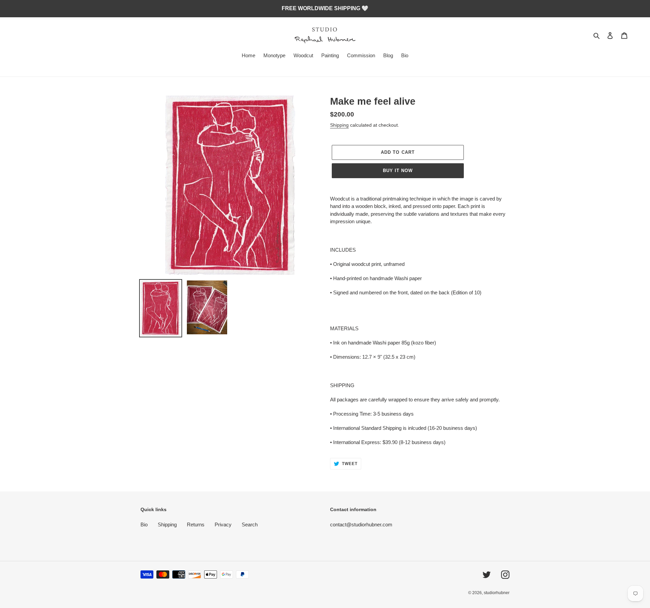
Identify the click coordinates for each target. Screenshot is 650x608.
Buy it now (398, 170)
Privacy (223, 524)
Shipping (339, 125)
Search (250, 524)
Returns (195, 524)
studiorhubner (497, 592)
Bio (144, 524)
